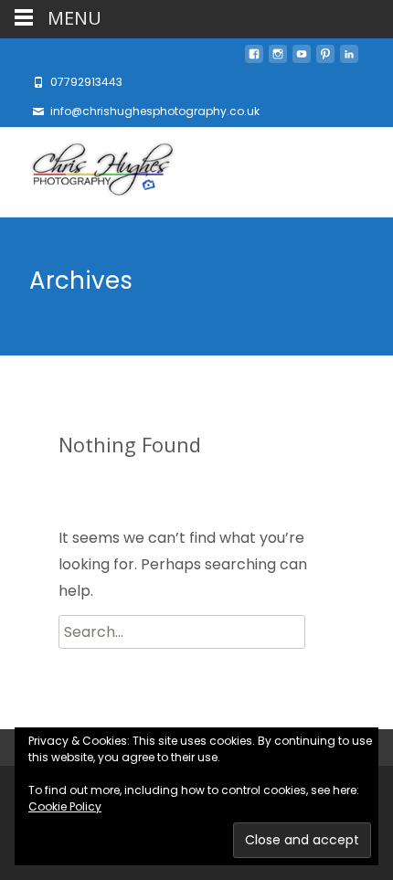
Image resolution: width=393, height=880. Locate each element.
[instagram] (278, 58)
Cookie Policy (64, 806)
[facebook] (254, 58)
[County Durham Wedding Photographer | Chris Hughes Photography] (88, 172)
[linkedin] (349, 58)
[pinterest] (325, 58)
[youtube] (301, 58)
